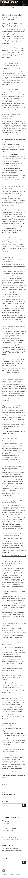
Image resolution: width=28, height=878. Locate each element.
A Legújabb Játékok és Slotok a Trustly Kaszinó (14, 556)
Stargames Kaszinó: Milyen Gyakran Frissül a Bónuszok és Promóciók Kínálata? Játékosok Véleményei (13, 716)
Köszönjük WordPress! (15, 874)
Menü (14, 7)
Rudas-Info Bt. (10, 2)
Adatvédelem (5, 874)
